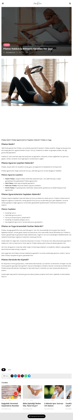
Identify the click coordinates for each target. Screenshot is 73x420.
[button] (3, 3)
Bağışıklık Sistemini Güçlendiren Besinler (10, 404)
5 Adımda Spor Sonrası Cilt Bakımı (53, 404)
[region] (36, 123)
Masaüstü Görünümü (37, 416)
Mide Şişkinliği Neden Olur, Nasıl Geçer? (32, 404)
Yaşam (7, 45)
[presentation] (68, 397)
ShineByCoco (10, 52)
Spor (9, 370)
